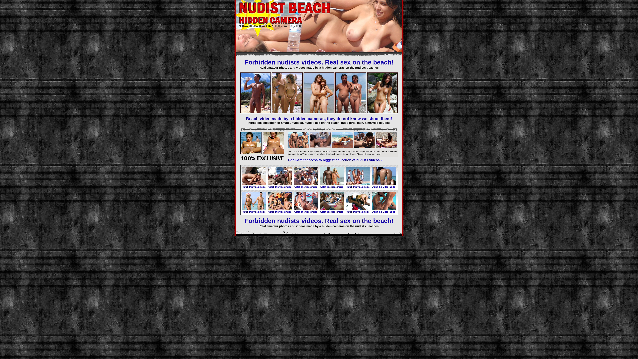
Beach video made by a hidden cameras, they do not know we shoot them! (319, 118)
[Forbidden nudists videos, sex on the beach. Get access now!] (262, 161)
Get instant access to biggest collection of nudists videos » (335, 160)
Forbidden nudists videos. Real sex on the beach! (319, 62)
